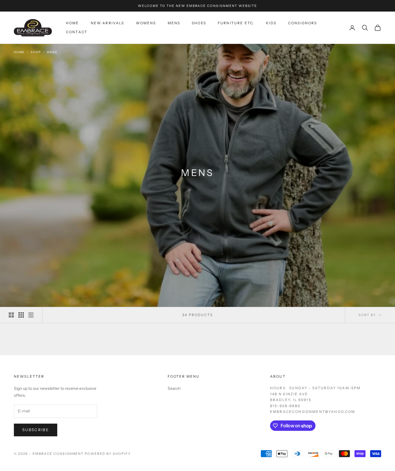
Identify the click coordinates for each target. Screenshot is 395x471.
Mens (174, 23)
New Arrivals (107, 23)
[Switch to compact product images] (31, 315)
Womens (146, 23)
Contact (76, 32)
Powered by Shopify (108, 454)
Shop (36, 52)
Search (174, 388)
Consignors (302, 23)
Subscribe (35, 429)
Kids (271, 23)
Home (72, 23)
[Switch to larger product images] (11, 315)
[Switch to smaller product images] (21, 315)
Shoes (199, 23)
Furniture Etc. (236, 23)
